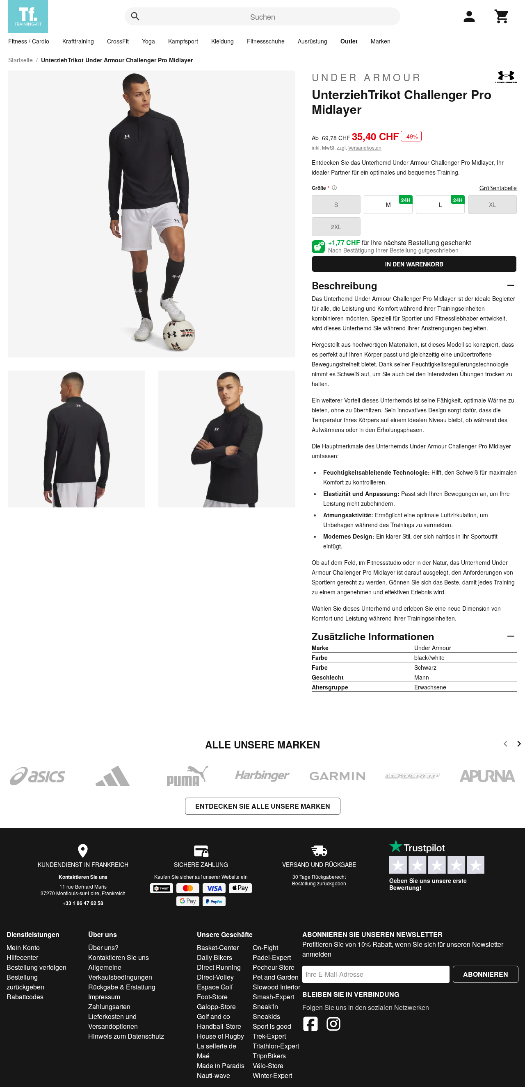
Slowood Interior (276, 986)
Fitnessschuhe (266, 41)
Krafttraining (78, 41)
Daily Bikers (214, 957)
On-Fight (265, 947)
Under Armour (367, 77)
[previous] (505, 745)
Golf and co (213, 1016)
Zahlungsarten (109, 1006)
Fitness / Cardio (28, 41)
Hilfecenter (22, 957)
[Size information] (334, 188)
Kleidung (222, 41)
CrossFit (118, 41)
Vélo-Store (268, 1065)
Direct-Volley (215, 977)
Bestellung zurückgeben (319, 883)
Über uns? (103, 947)
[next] (519, 745)
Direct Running (219, 967)
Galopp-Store (216, 1006)
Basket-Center (218, 947)
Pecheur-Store (273, 967)
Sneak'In (265, 1006)
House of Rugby (220, 1036)
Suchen (262, 16)
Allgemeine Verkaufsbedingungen (120, 972)
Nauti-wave (213, 1075)
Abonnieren (485, 974)
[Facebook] (310, 1025)
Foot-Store (212, 996)
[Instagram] (333, 1025)
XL (492, 204)
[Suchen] (135, 16)
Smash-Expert (273, 996)
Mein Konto (23, 947)
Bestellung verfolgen (36, 967)
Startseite (20, 60)
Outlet (349, 41)
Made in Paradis (220, 1065)
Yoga (148, 41)
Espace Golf (215, 986)
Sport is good (272, 1026)
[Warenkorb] (502, 16)
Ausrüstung (312, 41)
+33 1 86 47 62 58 (83, 903)
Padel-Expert (272, 957)
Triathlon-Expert (276, 1046)
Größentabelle (498, 188)
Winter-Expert (272, 1075)
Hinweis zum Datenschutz (126, 1036)
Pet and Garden (276, 977)
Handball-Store (219, 1026)
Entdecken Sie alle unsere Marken (262, 806)
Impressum (104, 996)
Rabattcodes (25, 996)
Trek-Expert (269, 1036)
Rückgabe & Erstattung (121, 986)
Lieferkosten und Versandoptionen (113, 1021)
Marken (380, 41)
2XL (336, 227)
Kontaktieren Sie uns (83, 876)
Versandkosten (364, 147)
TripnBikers (269, 1055)
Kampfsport (183, 41)
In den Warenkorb (414, 264)
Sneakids (266, 1016)
